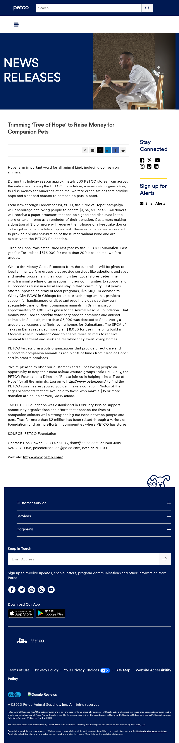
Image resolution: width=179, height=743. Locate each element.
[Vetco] (38, 640)
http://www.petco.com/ (86, 381)
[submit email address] (165, 559)
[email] (92, 150)
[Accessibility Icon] (14, 695)
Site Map (123, 670)
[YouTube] (51, 590)
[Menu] (10, 24)
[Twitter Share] (100, 150)
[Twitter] (22, 590)
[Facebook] (12, 590)
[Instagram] (41, 590)
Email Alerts (155, 203)
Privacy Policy (46, 670)
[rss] (85, 150)
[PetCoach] (22, 640)
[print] (123, 150)
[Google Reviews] (42, 695)
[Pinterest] (32, 590)
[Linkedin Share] (108, 150)
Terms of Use (18, 670)
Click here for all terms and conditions (151, 731)
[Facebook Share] (115, 150)
